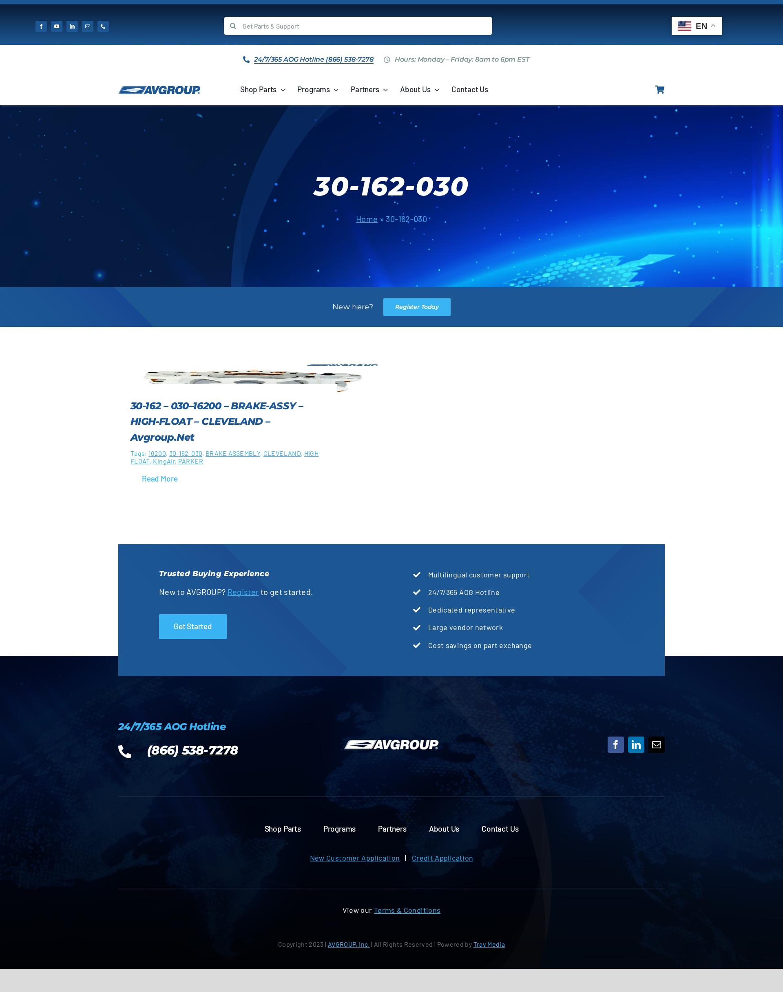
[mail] (87, 26)
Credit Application (442, 857)
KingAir (164, 461)
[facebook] (41, 26)
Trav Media (489, 944)
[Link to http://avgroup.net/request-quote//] (660, 90)
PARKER (190, 461)
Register (243, 592)
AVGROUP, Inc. (349, 944)
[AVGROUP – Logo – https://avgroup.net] (159, 89)
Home (367, 219)
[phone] (103, 26)
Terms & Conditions (407, 909)
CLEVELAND (282, 453)
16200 (157, 453)
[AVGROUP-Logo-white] (391, 740)
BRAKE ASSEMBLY (233, 453)
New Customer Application (355, 857)
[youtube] (56, 26)
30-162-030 (186, 453)
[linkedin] (72, 26)
